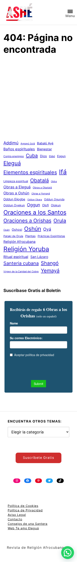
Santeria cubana (21, 263)
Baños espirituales (19, 149)
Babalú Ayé (45, 143)
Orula (59, 221)
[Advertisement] (38, 99)
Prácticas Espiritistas (51, 236)
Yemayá (50, 270)
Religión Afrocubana (19, 242)
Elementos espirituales (30, 172)
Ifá (63, 172)
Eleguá (12, 163)
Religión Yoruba (26, 249)
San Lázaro (39, 257)
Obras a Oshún (16, 193)
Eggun (61, 156)
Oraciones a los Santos (34, 212)
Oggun (33, 204)
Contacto (15, 519)
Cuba (32, 155)
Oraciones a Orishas (27, 220)
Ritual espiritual (15, 257)
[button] (67, 552)
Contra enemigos (13, 156)
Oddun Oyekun (14, 205)
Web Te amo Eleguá (23, 528)
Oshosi (17, 230)
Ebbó (52, 156)
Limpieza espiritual (15, 181)
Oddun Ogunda (54, 199)
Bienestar (44, 149)
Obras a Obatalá (42, 187)
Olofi (45, 205)
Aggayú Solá (28, 143)
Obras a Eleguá (17, 187)
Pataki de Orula (13, 236)
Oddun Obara (34, 199)
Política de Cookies (23, 506)
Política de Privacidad (25, 510)
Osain (6, 229)
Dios (43, 156)
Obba (54, 181)
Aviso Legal (17, 515)
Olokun (56, 205)
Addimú (10, 142)
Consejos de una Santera (27, 523)
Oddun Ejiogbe (14, 199)
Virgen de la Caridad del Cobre (21, 271)
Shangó (50, 263)
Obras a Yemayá (40, 193)
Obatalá (39, 180)
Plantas (30, 236)
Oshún (32, 228)
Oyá (47, 229)
